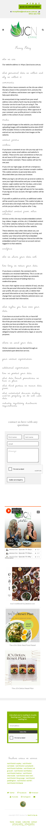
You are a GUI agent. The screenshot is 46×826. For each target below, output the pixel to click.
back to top (32, 815)
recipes (18, 822)
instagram (27, 797)
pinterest (34, 793)
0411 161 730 (34, 14)
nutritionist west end (24, 776)
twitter (12, 793)
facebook (22, 793)
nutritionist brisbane (15, 783)
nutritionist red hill (24, 780)
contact (34, 822)
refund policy (30, 824)
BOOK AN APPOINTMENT (30, 7)
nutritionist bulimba (14, 768)
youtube (15, 797)
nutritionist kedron (14, 773)
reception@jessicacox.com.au (24, 11)
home (12, 822)
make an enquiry (16, 480)
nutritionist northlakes (23, 771)
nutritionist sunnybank (24, 766)
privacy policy (18, 824)
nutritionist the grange (16, 778)
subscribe (26, 822)
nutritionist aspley (14, 763)
